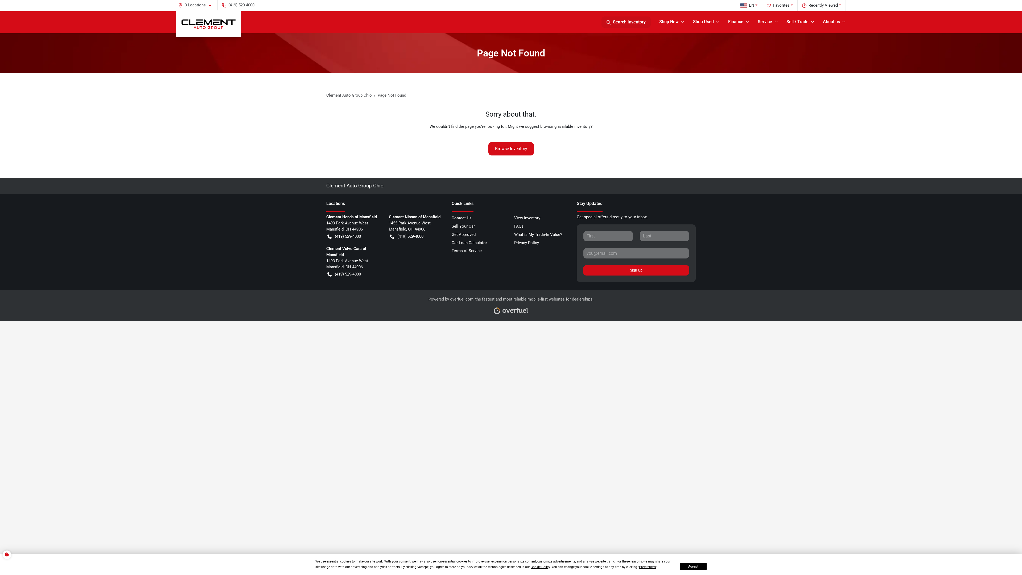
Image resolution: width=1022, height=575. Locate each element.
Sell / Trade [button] (797, 21)
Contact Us (462, 218)
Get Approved (464, 234)
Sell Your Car (463, 226)
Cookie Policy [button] (540, 567)
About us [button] (831, 21)
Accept (693, 566)
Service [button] (765, 21)
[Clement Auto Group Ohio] (208, 24)
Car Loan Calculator (469, 242)
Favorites (781, 5)
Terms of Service (467, 250)
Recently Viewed (823, 5)
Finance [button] (735, 21)
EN (751, 5)
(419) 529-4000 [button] (241, 5)
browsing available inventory (565, 126)
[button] (197, 5)
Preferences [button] (647, 567)
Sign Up (636, 270)
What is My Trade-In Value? (538, 234)
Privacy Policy (526, 242)
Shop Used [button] (703, 21)
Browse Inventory (511, 148)
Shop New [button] (669, 21)
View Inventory (527, 218)
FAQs (519, 226)
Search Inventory (629, 21)
